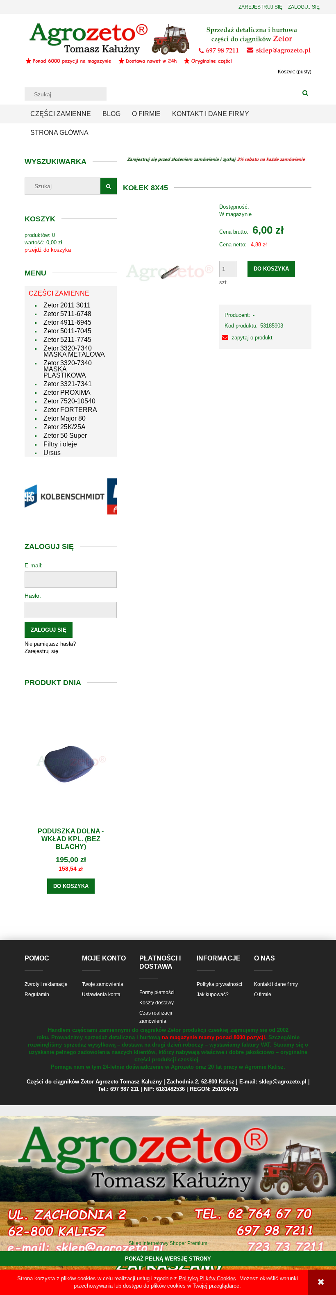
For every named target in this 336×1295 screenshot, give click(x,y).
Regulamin (37, 994)
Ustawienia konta (101, 994)
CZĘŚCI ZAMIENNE (59, 293)
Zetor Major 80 (64, 418)
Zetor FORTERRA (70, 409)
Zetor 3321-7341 (67, 383)
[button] (245, 338)
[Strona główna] (168, 43)
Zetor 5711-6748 (67, 313)
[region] (71, 496)
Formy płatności (157, 992)
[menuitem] (61, 114)
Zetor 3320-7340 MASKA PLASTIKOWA (67, 369)
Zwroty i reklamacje (46, 984)
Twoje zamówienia (102, 984)
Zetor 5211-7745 (67, 339)
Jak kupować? (213, 994)
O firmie (262, 994)
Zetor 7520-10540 (69, 401)
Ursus (52, 452)
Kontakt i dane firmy (276, 984)
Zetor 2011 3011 (67, 305)
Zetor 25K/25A (64, 426)
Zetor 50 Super (65, 435)
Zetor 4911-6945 (67, 322)
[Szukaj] (305, 93)
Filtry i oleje (60, 444)
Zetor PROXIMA (67, 392)
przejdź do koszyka (48, 250)
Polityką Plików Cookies (207, 1278)
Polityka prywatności (219, 984)
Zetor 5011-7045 (67, 331)
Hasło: (33, 595)
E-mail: (34, 565)
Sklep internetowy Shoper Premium (168, 1243)
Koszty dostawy (156, 1003)
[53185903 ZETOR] (169, 272)
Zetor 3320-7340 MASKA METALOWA (74, 351)
